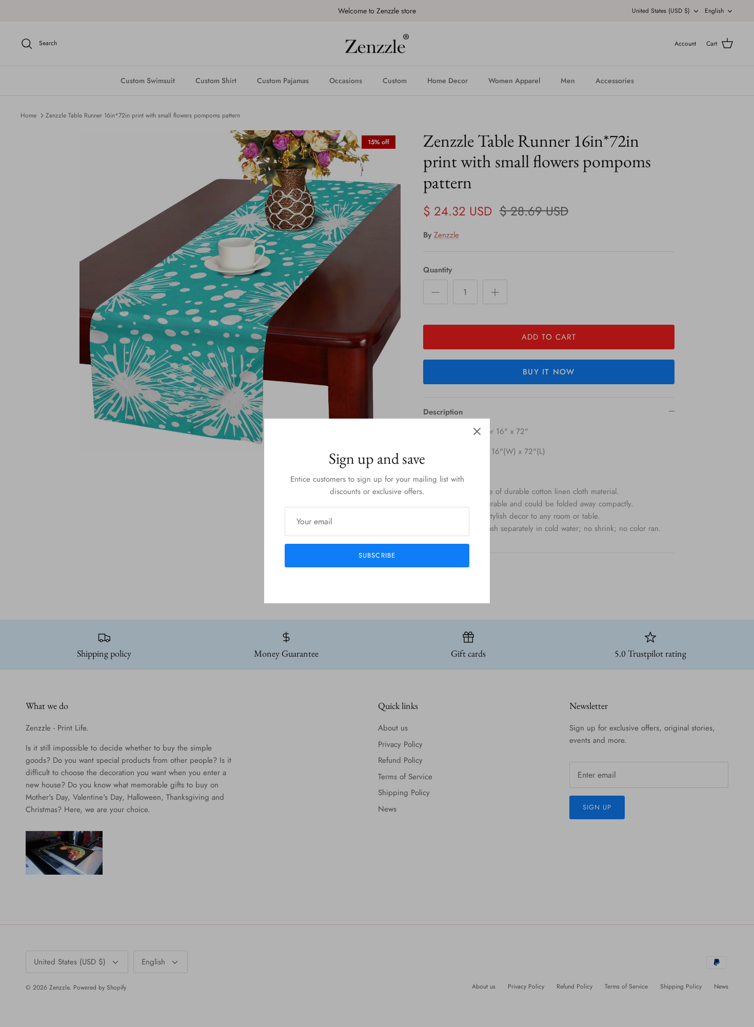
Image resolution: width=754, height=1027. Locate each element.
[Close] (477, 431)
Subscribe (377, 555)
